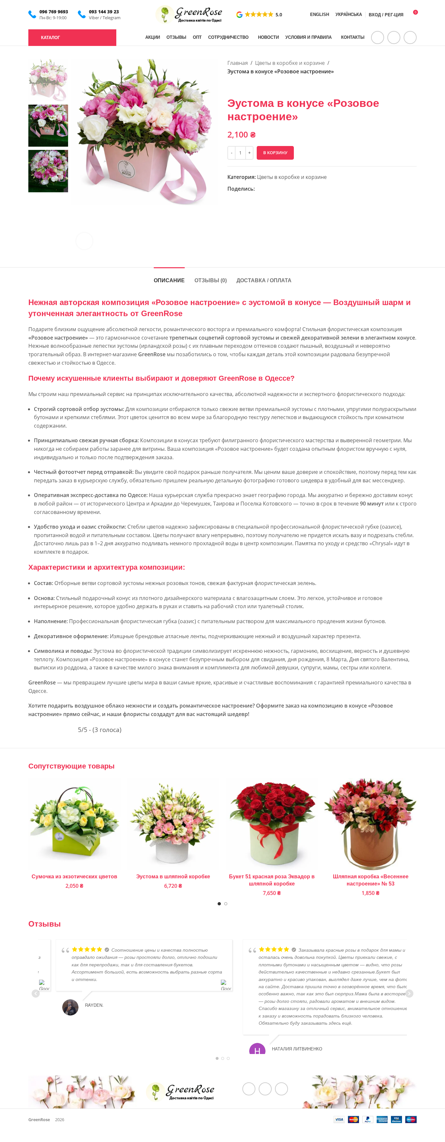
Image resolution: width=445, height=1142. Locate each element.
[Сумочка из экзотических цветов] (74, 824)
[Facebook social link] (377, 37)
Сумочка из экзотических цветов (74, 876)
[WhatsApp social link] (266, 188)
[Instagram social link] (393, 37)
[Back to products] (239, 86)
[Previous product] (231, 86)
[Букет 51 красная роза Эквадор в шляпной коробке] (272, 824)
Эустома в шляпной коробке (173, 876)
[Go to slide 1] (219, 903)
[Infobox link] (48, 14)
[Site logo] (189, 14)
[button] (260, 14)
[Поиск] (125, 37)
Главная (237, 62)
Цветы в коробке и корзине (290, 62)
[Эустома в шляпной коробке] (173, 824)
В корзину (275, 152)
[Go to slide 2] (225, 903)
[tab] (169, 277)
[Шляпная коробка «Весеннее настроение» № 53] (370, 824)
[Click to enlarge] (84, 241)
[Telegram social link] (410, 37)
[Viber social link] (282, 188)
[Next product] (247, 86)
